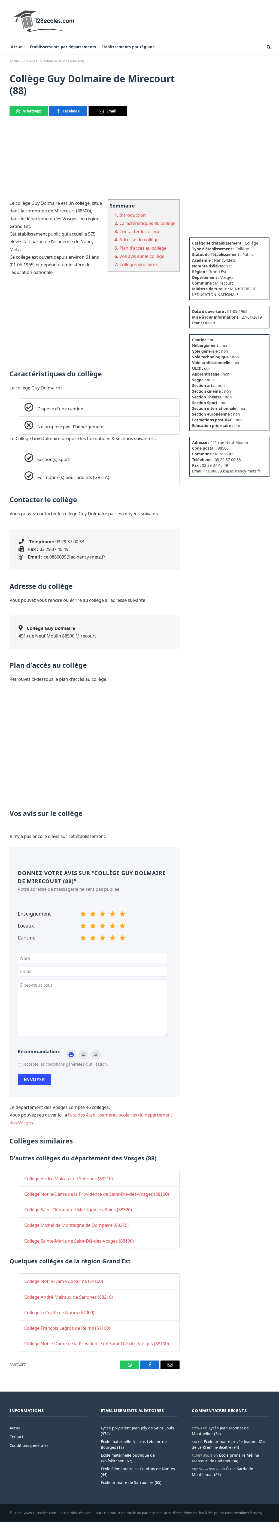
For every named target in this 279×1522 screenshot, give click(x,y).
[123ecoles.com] (45, 20)
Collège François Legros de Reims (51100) (67, 1328)
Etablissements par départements (63, 46)
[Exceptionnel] (122, 915)
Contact (16, 1436)
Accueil (18, 46)
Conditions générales (29, 1445)
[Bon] (103, 915)
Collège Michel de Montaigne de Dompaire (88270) (76, 1225)
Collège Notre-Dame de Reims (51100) (63, 1281)
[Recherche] (268, 47)
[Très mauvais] (83, 915)
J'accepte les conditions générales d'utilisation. (65, 1064)
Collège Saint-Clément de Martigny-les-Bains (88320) (78, 1209)
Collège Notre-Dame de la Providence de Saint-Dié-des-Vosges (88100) (96, 1194)
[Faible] (93, 915)
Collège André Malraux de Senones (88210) (68, 1178)
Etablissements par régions (127, 46)
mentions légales (247, 1512)
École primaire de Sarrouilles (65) (131, 1482)
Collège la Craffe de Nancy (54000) (59, 1312)
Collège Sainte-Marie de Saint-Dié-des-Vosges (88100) (79, 1241)
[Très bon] (112, 915)
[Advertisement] (95, 161)
